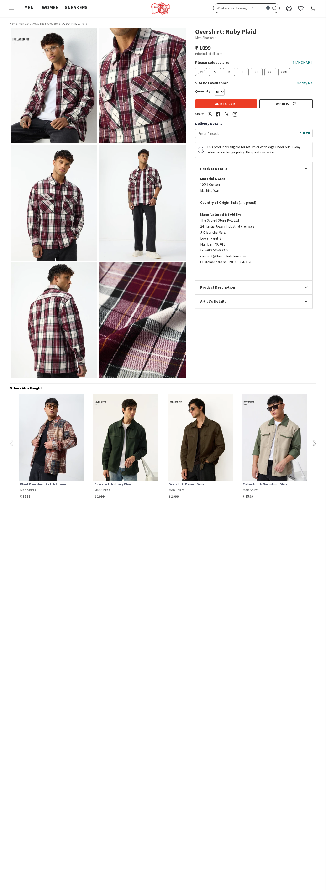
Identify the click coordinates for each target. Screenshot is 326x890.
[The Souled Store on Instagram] (235, 114)
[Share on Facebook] (218, 114)
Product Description (217, 288)
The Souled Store (50, 23)
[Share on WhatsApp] (210, 114)
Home (13, 23)
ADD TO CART (226, 104)
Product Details (213, 169)
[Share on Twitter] (227, 114)
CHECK (304, 133)
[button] (54, 85)
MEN (29, 7)
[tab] (253, 169)
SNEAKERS (76, 7)
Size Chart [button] (303, 62)
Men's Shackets (28, 23)
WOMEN (50, 7)
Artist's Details (213, 301)
